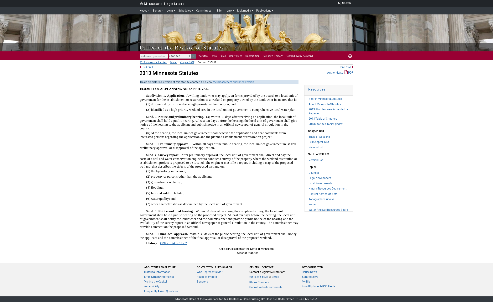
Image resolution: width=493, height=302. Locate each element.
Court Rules (235, 55)
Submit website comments (265, 287)
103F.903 (345, 66)
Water (173, 62)
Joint (170, 10)
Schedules (184, 10)
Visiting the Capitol (155, 281)
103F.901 (147, 66)
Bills (219, 10)
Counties (314, 172)
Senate (157, 10)
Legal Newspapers (320, 178)
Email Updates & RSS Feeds (318, 286)
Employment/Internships (159, 276)
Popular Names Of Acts (323, 193)
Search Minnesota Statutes (325, 98)
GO (193, 56)
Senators (202, 281)
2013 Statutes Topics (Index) (326, 124)
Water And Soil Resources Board (328, 209)
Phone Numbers (259, 282)
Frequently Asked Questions (161, 291)
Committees (203, 10)
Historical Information (157, 271)
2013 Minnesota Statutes (153, 62)
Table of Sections (319, 136)
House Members (207, 276)
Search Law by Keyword (299, 55)
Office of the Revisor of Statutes (182, 47)
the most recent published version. (234, 82)
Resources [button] (316, 89)
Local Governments (320, 183)
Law (229, 10)
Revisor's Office (272, 55)
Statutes (203, 55)
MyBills (306, 281)
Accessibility (151, 286)
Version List (316, 147)
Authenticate (335, 72)
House (143, 10)
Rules (223, 55)
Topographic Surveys (321, 199)
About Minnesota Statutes (325, 104)
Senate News (310, 276)
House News (309, 271)
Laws (214, 55)
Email (275, 276)
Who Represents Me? (210, 271)
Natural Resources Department (327, 188)
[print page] (350, 56)
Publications (263, 10)
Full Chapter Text (319, 141)
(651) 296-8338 (258, 276)
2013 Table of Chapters (323, 118)
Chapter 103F (187, 62)
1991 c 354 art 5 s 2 (173, 243)
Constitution (252, 55)
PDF (350, 72)
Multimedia (244, 10)
